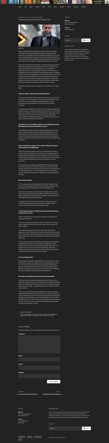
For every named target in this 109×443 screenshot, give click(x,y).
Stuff (43, 6)
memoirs (54, 314)
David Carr (38, 314)
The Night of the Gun (46, 315)
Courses (76, 6)
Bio (25, 6)
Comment (21, 334)
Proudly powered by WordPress (57, 437)
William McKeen (37, 17)
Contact (83, 6)
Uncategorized (26, 312)
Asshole (62, 6)
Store (69, 6)
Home (20, 6)
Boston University (27, 314)
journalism (47, 314)
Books (37, 6)
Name (20, 356)
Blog (55, 6)
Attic (49, 6)
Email (20, 364)
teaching (35, 315)
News (31, 6)
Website (21, 372)
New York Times (26, 315)
